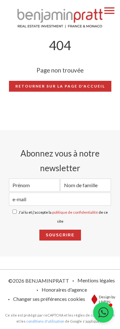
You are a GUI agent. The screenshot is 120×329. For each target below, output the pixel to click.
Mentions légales (96, 280)
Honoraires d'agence (64, 290)
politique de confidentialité (75, 212)
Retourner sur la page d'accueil (60, 86)
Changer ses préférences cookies (49, 299)
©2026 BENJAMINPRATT (38, 281)
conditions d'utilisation (45, 321)
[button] (103, 312)
